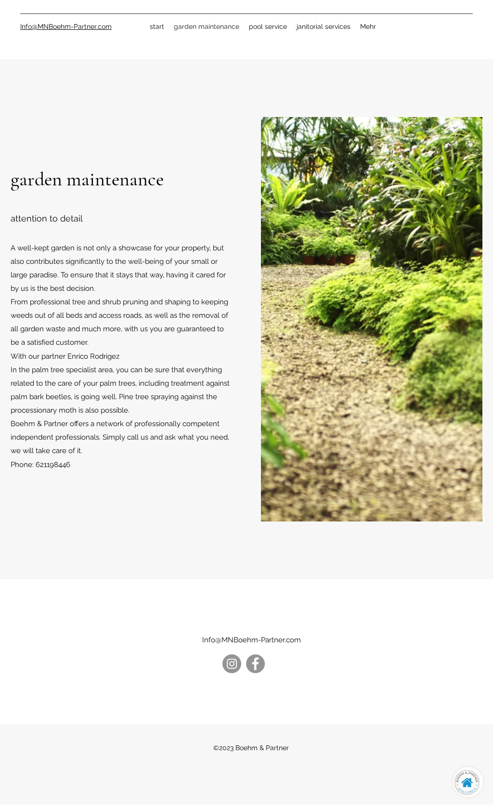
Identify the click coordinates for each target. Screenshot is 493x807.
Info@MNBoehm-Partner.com (251, 640)
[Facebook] (255, 663)
